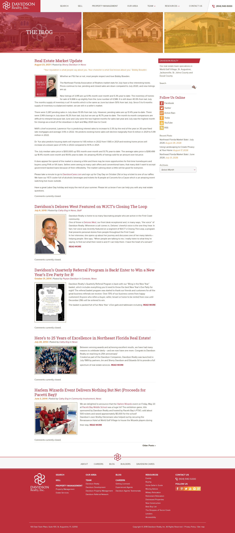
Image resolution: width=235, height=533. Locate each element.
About (84, 464)
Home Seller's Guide (154, 485)
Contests (86, 278)
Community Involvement (83, 398)
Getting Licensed (123, 484)
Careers (98, 464)
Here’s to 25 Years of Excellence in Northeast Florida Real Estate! (93, 338)
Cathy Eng (63, 210)
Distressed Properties (155, 499)
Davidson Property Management (99, 491)
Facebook (169, 103)
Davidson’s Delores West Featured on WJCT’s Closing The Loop (91, 206)
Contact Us (195, 6)
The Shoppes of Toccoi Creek (158, 510)
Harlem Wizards (124, 404)
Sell (80, 6)
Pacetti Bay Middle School (94, 407)
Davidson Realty (92, 484)
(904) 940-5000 (187, 479)
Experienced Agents (124, 487)
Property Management (105, 6)
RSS (166, 127)
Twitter (167, 108)
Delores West (90, 222)
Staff (79, 210)
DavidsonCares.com (72, 174)
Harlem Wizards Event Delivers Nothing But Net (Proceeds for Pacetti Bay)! (90, 392)
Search (64, 6)
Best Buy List (151, 506)
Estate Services (62, 493)
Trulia (167, 117)
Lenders (149, 514)
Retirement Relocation (155, 496)
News (83, 64)
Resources (171, 6)
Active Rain (169, 113)
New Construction (153, 503)
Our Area (132, 6)
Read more (75, 246)
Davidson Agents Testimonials (128, 491)
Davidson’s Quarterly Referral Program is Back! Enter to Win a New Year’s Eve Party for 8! (94, 272)
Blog (112, 464)
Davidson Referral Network (97, 494)
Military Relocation (153, 492)
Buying (148, 482)
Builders (125, 464)
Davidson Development (95, 487)
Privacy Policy (190, 527)
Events (148, 478)
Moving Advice (152, 489)
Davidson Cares (145, 464)
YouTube (168, 122)
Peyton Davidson (71, 278)
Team (150, 6)
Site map (201, 527)
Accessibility (151, 517)
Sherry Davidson (70, 64)
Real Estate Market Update (58, 60)
